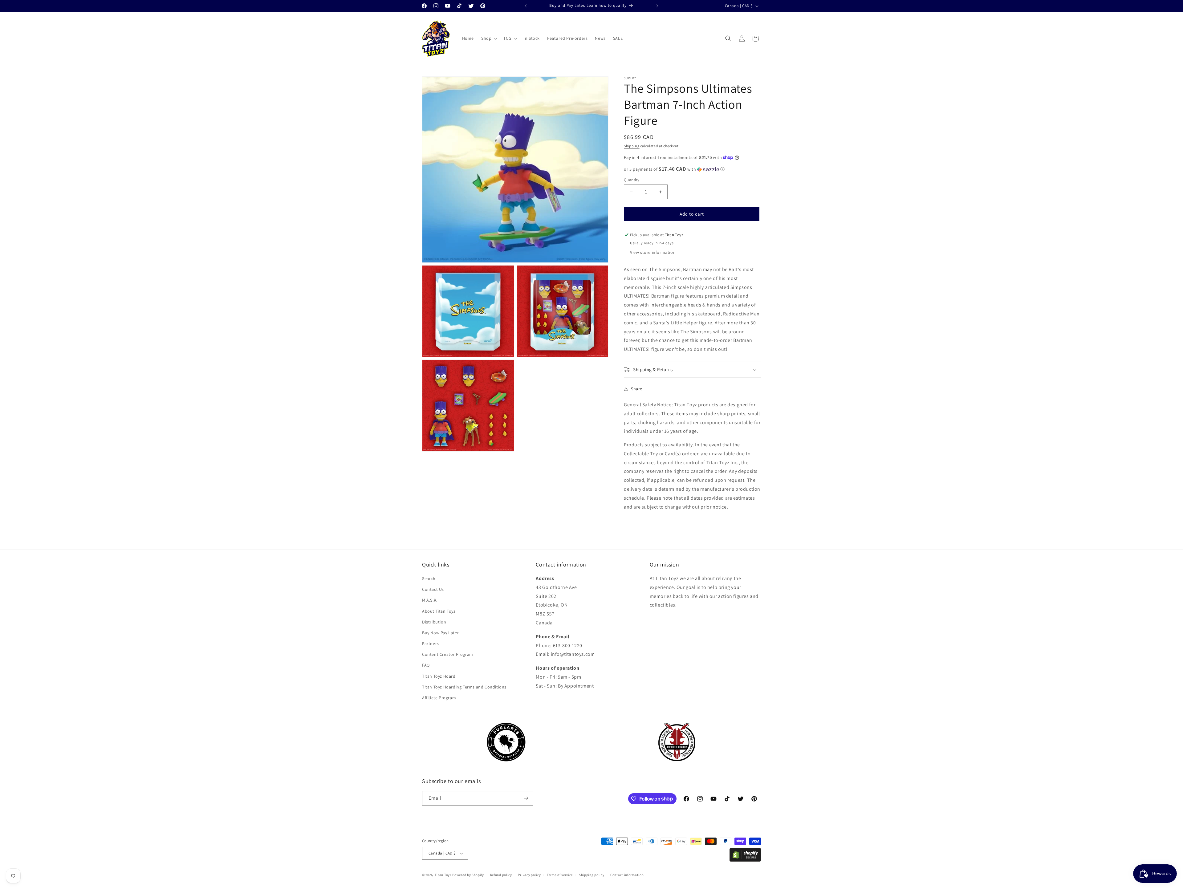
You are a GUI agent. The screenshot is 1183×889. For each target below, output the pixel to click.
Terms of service (560, 875)
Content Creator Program (447, 654)
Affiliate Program (439, 698)
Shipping (632, 146)
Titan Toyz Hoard (439, 676)
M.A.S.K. (429, 600)
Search (429, 579)
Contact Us (433, 589)
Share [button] (636, 389)
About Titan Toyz (439, 611)
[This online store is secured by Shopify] (745, 860)
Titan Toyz (443, 875)
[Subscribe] (526, 798)
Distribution (434, 622)
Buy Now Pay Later (440, 633)
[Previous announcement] (526, 6)
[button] (489, 38)
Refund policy (501, 875)
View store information (653, 252)
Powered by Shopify (468, 875)
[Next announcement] (657, 6)
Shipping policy (591, 875)
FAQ (426, 665)
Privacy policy (529, 875)
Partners (430, 644)
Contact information (627, 875)
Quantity (631, 179)
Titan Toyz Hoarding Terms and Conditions (464, 687)
